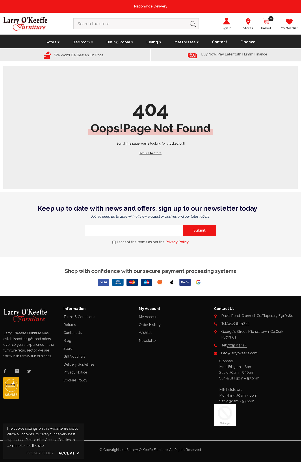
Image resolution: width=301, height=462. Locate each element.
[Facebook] (4, 371)
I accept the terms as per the (153, 242)
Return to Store (150, 153)
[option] (150, 6)
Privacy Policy (177, 242)
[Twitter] (29, 371)
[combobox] (130, 23)
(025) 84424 (237, 345)
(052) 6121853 (238, 324)
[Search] (136, 23)
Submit (199, 230)
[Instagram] (17, 371)
